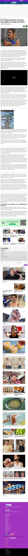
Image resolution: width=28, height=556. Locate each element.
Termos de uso (7, 550)
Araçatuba (6, 539)
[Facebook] (23, 26)
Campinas (6, 541)
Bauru (6, 540)
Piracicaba (6, 545)
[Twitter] (26, 26)
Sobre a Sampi (7, 549)
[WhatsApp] (25, 26)
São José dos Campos (8, 546)
